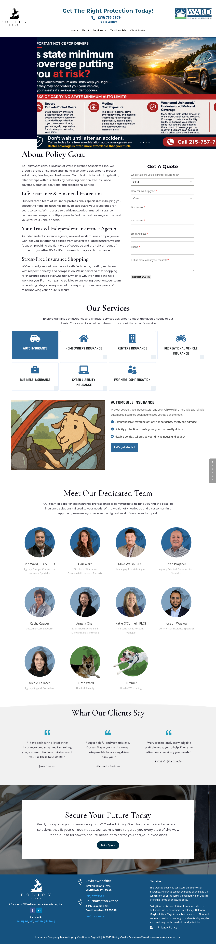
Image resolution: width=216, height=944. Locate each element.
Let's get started (124, 447)
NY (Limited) (47, 921)
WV (37, 921)
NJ (22, 921)
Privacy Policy (167, 927)
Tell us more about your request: (150, 260)
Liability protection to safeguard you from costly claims (149, 429)
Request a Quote (141, 276)
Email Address (139, 233)
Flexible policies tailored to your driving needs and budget (150, 437)
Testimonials (118, 30)
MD (31, 921)
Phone (135, 246)
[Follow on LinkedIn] (39, 910)
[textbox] (159, 182)
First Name (138, 207)
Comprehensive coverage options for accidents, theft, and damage (156, 422)
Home (74, 30)
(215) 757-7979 (109, 17)
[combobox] (162, 182)
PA (18, 921)
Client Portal (137, 30)
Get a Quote (108, 845)
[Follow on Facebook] (32, 910)
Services (98, 30)
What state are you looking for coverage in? (155, 174)
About (85, 30)
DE (26, 921)
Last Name (138, 220)
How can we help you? (144, 191)
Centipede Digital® (89, 937)
